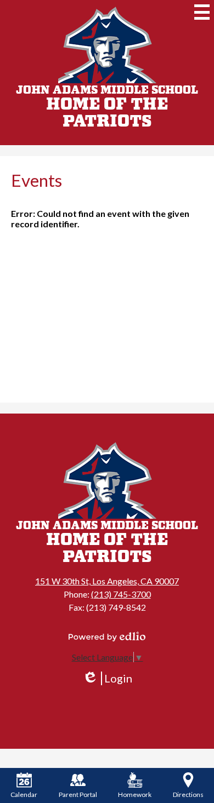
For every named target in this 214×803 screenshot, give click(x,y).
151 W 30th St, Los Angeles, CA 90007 (107, 581)
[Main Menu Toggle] (202, 12)
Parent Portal (78, 794)
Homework (134, 794)
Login (107, 678)
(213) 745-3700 (121, 594)
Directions (188, 794)
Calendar (23, 794)
